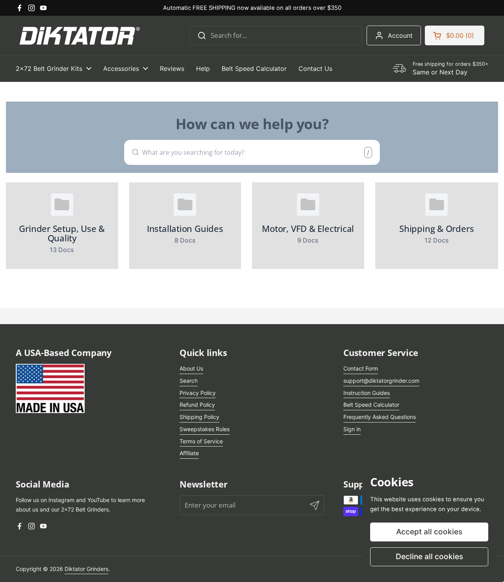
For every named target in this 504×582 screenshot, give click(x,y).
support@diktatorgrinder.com (381, 380)
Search (189, 380)
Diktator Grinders (86, 568)
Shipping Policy (199, 416)
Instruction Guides (366, 392)
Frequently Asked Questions (379, 416)
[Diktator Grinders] (79, 35)
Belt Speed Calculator (371, 404)
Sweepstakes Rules (205, 429)
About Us (191, 368)
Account (400, 35)
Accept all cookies (429, 531)
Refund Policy (197, 404)
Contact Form (360, 368)
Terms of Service (201, 441)
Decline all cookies (429, 556)
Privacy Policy (198, 392)
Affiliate (189, 453)
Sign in (352, 429)
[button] (454, 35)
